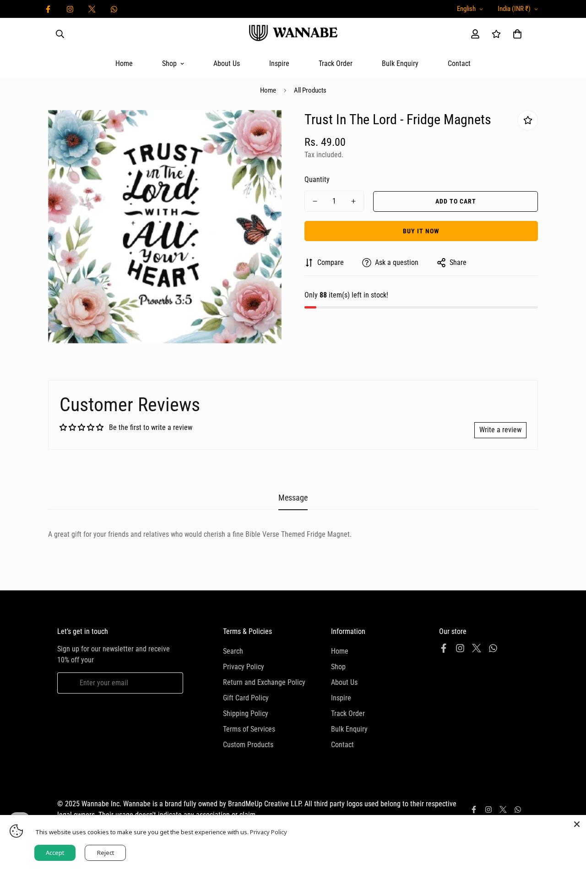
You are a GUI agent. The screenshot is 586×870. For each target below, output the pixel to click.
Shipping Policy (245, 713)
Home (124, 63)
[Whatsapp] (114, 9)
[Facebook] (48, 9)
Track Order (336, 63)
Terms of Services (249, 729)
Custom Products (248, 744)
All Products (310, 90)
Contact (459, 63)
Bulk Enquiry (400, 63)
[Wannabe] (293, 33)
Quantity (317, 179)
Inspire (279, 63)
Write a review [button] (500, 429)
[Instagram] (70, 9)
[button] (517, 33)
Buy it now (421, 231)
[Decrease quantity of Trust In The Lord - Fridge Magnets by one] (315, 201)
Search (233, 651)
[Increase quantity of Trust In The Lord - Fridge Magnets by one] (353, 201)
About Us (226, 63)
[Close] (576, 824)
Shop (169, 63)
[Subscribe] (173, 683)
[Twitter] (92, 9)
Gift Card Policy (246, 698)
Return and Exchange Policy (264, 682)
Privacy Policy (243, 666)
